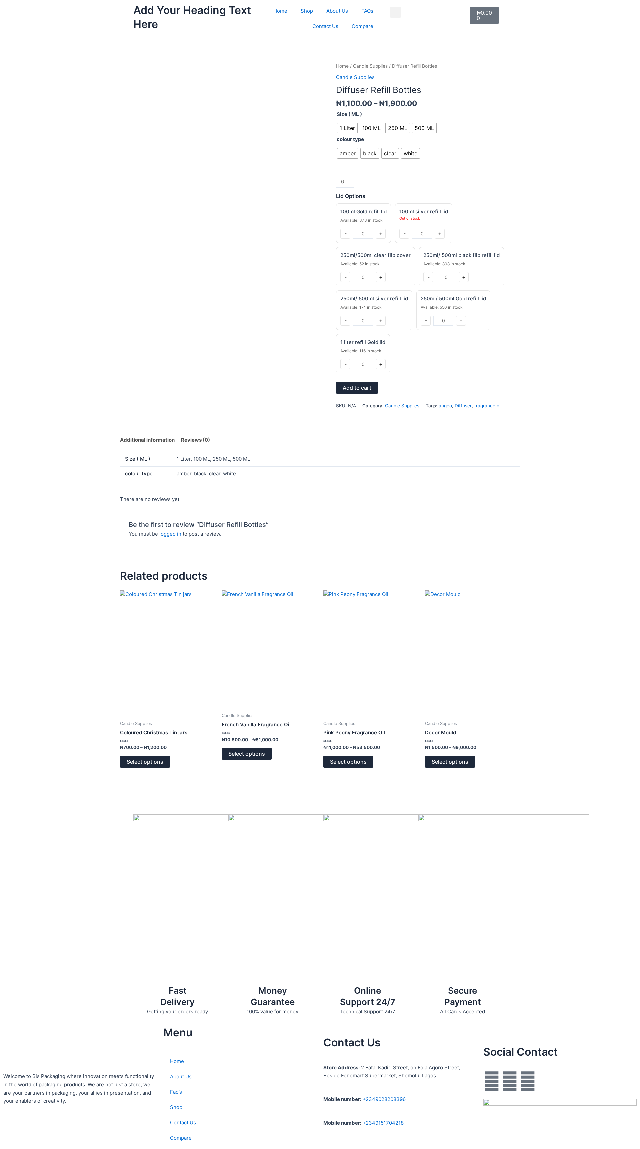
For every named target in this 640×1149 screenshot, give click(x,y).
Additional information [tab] (147, 440)
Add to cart (357, 387)
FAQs (367, 11)
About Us (337, 11)
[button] (395, 12)
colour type (350, 139)
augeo (445, 405)
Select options (145, 761)
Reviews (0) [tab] (195, 440)
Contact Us (325, 26)
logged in (170, 534)
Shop (307, 11)
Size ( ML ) (349, 114)
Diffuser (463, 405)
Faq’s (176, 1092)
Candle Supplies (370, 66)
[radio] (347, 128)
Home (280, 11)
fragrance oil (487, 405)
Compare (362, 26)
